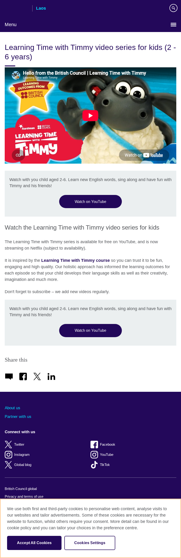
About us (12, 408)
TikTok (105, 465)
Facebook (107, 444)
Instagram (22, 455)
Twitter (19, 444)
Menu (10, 24)
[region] (90, 528)
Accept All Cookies (34, 543)
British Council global (21, 489)
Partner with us (18, 416)
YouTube (106, 455)
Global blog (22, 465)
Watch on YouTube (90, 201)
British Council (17, 8)
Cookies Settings (90, 543)
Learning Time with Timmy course (75, 260)
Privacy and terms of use (24, 496)
